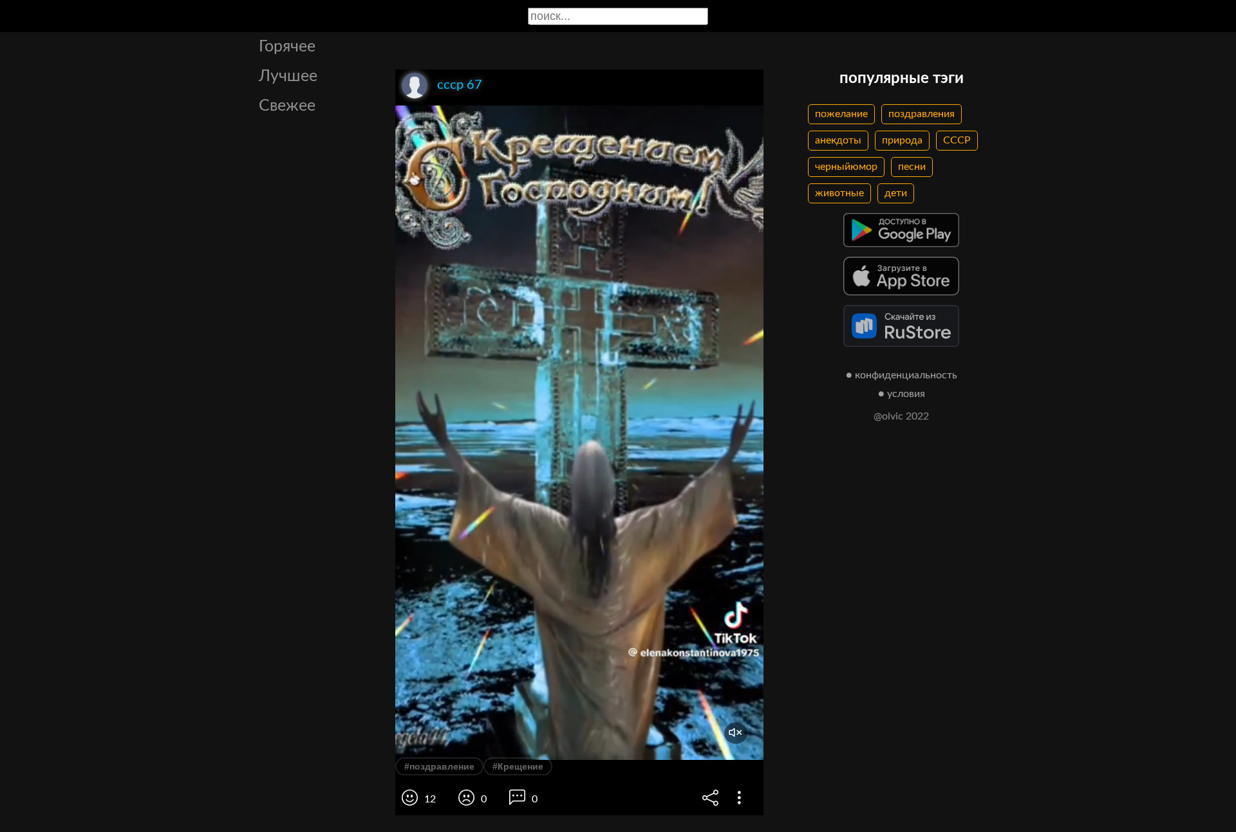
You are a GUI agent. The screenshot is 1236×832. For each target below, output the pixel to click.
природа (902, 140)
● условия (901, 394)
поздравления (921, 114)
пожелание (841, 114)
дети (896, 193)
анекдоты (838, 140)
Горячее (287, 47)
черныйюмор (846, 167)
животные (839, 193)
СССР (957, 140)
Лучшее (288, 76)
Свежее (287, 106)
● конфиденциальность (901, 375)
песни (912, 167)
